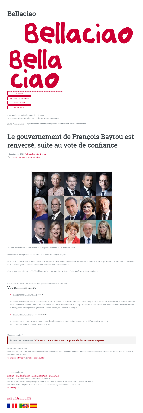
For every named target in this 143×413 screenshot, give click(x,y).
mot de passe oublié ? (36, 358)
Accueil (9, 123)
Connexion (19, 107)
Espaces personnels (19, 98)
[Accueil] (35, 90)
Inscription (19, 103)
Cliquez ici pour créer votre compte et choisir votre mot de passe (69, 340)
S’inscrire (22, 358)
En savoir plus (13, 387)
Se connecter (54, 375)
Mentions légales (23, 375)
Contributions (19, 123)
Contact (10, 375)
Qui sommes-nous (39, 375)
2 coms (43, 154)
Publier (19, 94)
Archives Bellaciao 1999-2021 (19, 398)
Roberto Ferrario (32, 154)
